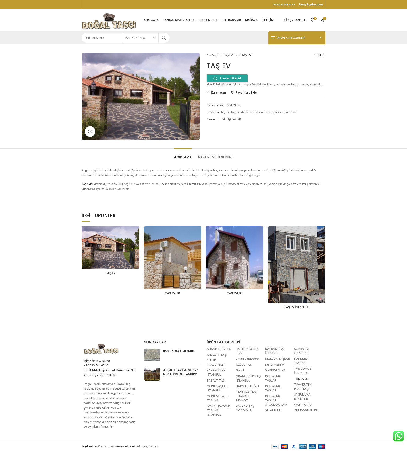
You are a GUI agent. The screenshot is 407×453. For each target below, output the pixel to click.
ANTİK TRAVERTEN (215, 362)
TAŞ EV (110, 273)
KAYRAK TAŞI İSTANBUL (275, 351)
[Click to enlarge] (90, 131)
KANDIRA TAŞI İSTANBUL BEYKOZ (246, 396)
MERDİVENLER (275, 370)
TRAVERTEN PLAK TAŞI (303, 386)
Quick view (136, 242)
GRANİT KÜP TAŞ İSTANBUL (248, 378)
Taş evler (87, 184)
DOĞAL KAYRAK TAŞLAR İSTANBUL (218, 410)
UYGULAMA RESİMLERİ (302, 396)
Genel (240, 370)
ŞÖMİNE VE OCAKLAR (302, 351)
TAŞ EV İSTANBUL (296, 307)
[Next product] (323, 55)
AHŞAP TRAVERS (219, 348)
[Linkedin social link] (234, 119)
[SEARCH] (164, 38)
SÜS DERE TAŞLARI (301, 361)
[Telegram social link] (240, 119)
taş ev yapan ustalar (284, 112)
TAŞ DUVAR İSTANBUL (302, 371)
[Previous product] (315, 55)
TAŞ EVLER (230, 55)
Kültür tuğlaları (275, 364)
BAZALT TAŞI (216, 380)
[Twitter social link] (224, 119)
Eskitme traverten (248, 358)
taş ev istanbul (240, 112)
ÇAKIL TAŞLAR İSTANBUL (217, 388)
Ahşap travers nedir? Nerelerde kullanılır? (180, 372)
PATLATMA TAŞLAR (273, 378)
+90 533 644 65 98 (96, 365)
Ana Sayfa (213, 55)
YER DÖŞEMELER (306, 410)
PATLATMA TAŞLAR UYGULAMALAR (276, 400)
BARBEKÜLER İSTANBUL (216, 372)
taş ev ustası (260, 112)
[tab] (183, 154)
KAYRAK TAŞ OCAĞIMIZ (245, 408)
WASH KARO (303, 404)
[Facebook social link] (219, 119)
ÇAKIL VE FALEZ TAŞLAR (218, 398)
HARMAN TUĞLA (247, 386)
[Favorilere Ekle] (136, 233)
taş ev (225, 112)
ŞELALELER (272, 410)
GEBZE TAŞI (244, 364)
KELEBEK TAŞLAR (277, 358)
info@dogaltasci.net (97, 360)
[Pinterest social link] (229, 119)
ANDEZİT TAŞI (217, 354)
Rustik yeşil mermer (178, 350)
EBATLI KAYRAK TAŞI (247, 351)
